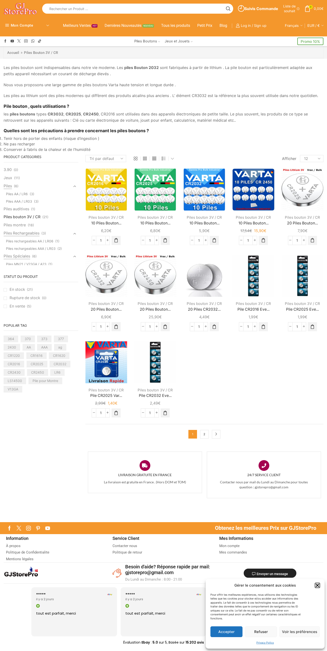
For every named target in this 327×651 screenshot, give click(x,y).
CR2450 (37, 372)
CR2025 (37, 364)
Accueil (13, 53)
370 (28, 339)
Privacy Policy (265, 642)
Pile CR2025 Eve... (302, 309)
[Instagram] (26, 41)
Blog (223, 25)
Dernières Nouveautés (129, 25)
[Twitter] (19, 41)
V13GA (13, 389)
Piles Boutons (145, 41)
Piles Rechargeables (21, 233)
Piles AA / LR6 (17, 194)
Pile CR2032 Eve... (155, 395)
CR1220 (14, 356)
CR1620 (59, 356)
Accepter (226, 631)
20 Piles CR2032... (204, 309)
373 (44, 339)
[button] (317, 585)
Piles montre (15, 225)
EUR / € (313, 25)
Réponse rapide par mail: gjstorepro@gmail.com (167, 569)
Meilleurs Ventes (80, 25)
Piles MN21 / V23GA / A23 (26, 264)
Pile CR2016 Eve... (253, 309)
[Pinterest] (38, 528)
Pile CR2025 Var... (106, 395)
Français (292, 25)
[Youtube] (12, 41)
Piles (8, 186)
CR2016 (14, 364)
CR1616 (36, 356)
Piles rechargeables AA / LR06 (29, 241)
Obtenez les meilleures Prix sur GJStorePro (265, 528)
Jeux (8, 178)
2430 (12, 347)
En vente (20, 306)
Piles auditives (16, 209)
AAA (44, 347)
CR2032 (60, 364)
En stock (21, 289)
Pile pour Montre (45, 381)
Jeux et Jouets (177, 41)
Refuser (261, 631)
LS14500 (15, 381)
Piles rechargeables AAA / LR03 (31, 248)
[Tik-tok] (39, 41)
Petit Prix (204, 25)
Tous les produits (175, 25)
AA (29, 347)
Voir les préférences (299, 631)
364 (11, 339)
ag (60, 347)
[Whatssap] (33, 41)
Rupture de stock (28, 298)
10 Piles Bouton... (106, 223)
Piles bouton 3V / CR (106, 217)
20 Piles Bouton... (302, 223)
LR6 (57, 372)
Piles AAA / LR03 (19, 201)
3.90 (8, 169)
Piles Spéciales (17, 256)
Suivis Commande (261, 8)
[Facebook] (5, 41)
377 (61, 339)
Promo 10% (310, 41)
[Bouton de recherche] (228, 9)
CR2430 (14, 372)
